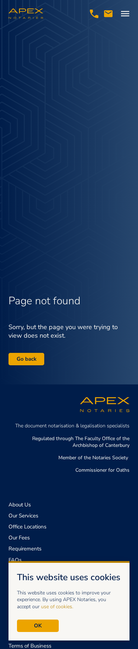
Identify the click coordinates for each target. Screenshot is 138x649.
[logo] (25, 14)
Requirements (24, 548)
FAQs (15, 560)
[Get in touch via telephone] (94, 14)
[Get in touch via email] (108, 13)
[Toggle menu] (125, 13)
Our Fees (19, 537)
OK (38, 625)
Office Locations (27, 526)
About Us (19, 504)
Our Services (23, 515)
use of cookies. (57, 606)
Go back (26, 358)
